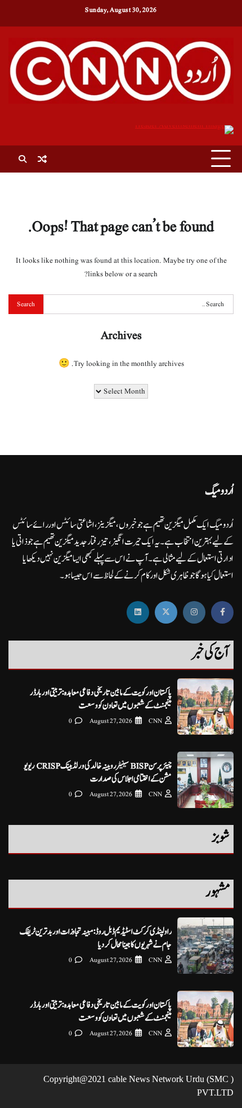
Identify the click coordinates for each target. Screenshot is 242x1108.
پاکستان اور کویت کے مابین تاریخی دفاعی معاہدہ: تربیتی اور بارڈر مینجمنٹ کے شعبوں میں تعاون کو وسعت (101, 699)
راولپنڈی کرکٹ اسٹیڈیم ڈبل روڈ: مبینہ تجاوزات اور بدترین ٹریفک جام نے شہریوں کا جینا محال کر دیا (96, 938)
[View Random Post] (42, 159)
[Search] (22, 159)
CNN (155, 721)
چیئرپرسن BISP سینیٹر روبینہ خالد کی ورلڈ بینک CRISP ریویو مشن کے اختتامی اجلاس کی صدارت (98, 772)
